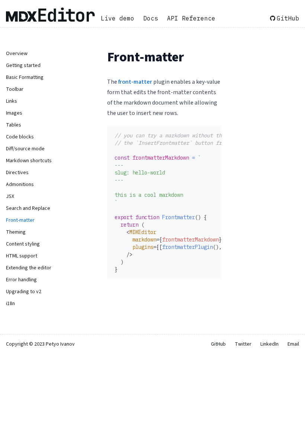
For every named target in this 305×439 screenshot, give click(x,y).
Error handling (21, 279)
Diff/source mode (25, 149)
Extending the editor (28, 268)
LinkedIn (269, 344)
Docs (150, 18)
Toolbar (14, 89)
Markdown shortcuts (29, 160)
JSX (10, 196)
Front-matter (20, 220)
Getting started (23, 65)
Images (14, 113)
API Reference (191, 18)
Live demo (117, 18)
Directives (17, 172)
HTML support (21, 256)
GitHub (288, 18)
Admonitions (20, 184)
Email (293, 344)
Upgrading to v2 (23, 291)
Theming (16, 232)
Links (11, 101)
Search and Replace (28, 208)
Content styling (23, 244)
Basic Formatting (25, 77)
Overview (17, 53)
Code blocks (20, 137)
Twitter (243, 344)
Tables (13, 125)
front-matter (135, 82)
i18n (10, 303)
